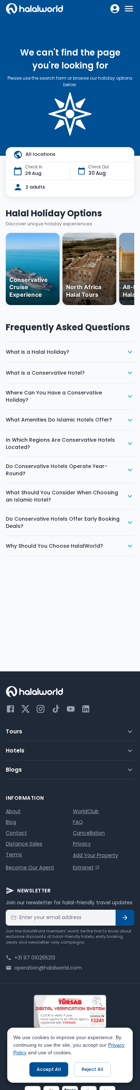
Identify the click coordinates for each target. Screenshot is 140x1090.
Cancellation (89, 833)
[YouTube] (70, 709)
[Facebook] (10, 709)
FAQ (78, 822)
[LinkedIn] (85, 709)
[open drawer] (128, 8)
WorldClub (86, 811)
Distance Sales (24, 843)
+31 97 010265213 (34, 957)
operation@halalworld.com (48, 967)
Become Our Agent (30, 867)
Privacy (82, 843)
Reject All (92, 1069)
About (13, 811)
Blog (11, 822)
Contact (16, 833)
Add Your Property (95, 855)
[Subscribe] (125, 918)
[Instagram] (40, 709)
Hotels (15, 750)
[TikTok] (55, 709)
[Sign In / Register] (114, 8)
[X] (25, 709)
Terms (14, 854)
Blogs (14, 769)
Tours (14, 731)
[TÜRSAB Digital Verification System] (70, 1011)
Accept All (49, 1069)
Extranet (83, 867)
